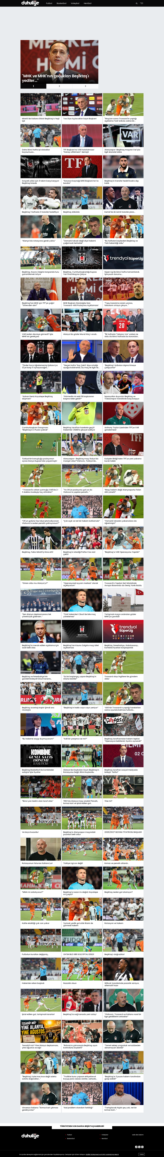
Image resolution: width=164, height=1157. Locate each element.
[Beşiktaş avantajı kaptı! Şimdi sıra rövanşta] (40, 693)
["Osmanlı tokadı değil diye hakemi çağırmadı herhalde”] (82, 226)
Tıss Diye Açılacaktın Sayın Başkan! (80, 118)
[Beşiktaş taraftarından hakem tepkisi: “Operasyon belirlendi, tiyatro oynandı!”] (123, 724)
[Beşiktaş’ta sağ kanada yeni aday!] (82, 1000)
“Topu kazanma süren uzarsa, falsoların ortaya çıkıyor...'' (118, 304)
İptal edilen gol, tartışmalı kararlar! (38, 1014)
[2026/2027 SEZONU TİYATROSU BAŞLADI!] (123, 818)
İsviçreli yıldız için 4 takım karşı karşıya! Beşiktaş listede (40, 182)
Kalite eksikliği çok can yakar (35, 923)
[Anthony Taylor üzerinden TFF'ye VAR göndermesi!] (123, 413)
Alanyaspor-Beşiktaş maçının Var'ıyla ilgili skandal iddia (122, 151)
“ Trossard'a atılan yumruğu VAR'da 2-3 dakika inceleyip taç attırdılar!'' (40, 491)
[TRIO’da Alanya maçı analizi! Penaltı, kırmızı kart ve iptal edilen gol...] (82, 787)
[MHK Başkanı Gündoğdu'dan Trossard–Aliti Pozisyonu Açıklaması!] (82, 289)
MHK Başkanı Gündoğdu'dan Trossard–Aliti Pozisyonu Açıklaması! (80, 304)
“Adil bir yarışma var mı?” (75, 739)
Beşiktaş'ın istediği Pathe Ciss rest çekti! (79, 553)
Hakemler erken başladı (33, 983)
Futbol (49, 3)
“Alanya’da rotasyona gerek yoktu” (38, 241)
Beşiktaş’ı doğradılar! (114, 954)
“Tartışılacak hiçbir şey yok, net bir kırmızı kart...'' (120, 1109)
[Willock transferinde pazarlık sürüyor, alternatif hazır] (123, 969)
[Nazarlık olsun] (82, 969)
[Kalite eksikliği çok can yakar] (40, 909)
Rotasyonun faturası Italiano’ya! (37, 863)
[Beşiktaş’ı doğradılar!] (123, 940)
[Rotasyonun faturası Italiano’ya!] (40, 849)
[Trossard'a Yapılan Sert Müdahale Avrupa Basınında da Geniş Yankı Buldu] (123, 569)
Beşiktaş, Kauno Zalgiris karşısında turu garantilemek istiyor (40, 273)
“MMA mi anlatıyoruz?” (32, 892)
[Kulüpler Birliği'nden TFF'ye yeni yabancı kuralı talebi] (123, 444)
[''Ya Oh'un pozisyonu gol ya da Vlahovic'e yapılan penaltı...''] (82, 475)
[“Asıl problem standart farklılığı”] (82, 1093)
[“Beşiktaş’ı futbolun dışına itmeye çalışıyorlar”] (123, 351)
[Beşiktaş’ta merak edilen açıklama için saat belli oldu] (40, 631)
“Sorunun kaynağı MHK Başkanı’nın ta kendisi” (81, 182)
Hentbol (87, 3)
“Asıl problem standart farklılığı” (78, 1108)
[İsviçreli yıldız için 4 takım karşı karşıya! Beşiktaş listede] (40, 166)
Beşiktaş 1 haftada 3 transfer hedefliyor (40, 212)
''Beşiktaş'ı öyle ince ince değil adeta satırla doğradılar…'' (39, 1077)
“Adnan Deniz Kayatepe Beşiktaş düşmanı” (37, 397)
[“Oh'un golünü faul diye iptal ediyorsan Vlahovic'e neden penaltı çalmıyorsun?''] (40, 506)
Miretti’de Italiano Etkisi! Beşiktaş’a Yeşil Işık (40, 119)
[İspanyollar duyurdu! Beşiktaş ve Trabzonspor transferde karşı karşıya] (123, 382)
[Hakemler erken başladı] (40, 969)
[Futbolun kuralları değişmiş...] (40, 940)
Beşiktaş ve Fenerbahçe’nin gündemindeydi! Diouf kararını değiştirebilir (36, 677)
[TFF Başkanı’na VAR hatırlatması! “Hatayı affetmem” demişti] (82, 135)
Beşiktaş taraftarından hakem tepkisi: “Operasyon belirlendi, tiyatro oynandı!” (123, 740)
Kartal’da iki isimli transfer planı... (119, 212)
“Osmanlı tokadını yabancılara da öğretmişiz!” (120, 522)
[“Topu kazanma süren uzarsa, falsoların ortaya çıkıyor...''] (123, 289)
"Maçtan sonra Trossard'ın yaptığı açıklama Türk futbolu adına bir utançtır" (120, 119)
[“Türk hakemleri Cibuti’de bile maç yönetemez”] (82, 600)
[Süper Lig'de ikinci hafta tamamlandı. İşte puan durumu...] (123, 258)
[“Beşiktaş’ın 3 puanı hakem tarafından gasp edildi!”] (123, 1062)
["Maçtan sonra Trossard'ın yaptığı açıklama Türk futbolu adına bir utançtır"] (123, 104)
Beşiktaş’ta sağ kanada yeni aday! (80, 1014)
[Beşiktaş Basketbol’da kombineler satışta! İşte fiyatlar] (40, 755)
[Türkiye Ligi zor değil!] (82, 849)
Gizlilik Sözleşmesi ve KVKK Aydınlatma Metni (102, 1154)
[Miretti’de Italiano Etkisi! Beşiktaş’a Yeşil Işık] (40, 104)
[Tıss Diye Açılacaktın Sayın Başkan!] (82, 104)
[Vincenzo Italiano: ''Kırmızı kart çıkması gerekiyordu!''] (40, 1093)
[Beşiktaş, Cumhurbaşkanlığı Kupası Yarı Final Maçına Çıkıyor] (82, 258)
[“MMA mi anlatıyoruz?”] (40, 878)
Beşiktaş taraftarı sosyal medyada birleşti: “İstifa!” (121, 771)
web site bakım (138, 1135)
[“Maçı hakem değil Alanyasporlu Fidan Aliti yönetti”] (123, 475)
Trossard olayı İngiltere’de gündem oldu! (121, 677)
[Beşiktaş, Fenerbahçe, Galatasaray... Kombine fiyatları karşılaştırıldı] (123, 631)
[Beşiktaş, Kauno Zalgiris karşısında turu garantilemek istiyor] (40, 258)
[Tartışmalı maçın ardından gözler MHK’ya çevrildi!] (123, 600)
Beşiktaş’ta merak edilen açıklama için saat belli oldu (40, 646)
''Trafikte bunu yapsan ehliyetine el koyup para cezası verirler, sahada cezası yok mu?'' (79, 1077)
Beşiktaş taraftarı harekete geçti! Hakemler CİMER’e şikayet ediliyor (79, 428)
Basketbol (61, 3)
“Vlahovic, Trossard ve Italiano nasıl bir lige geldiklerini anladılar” (122, 1015)
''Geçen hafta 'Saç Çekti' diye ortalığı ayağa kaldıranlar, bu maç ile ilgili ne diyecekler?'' (80, 366)
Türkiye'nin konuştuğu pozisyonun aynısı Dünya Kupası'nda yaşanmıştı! (39, 460)
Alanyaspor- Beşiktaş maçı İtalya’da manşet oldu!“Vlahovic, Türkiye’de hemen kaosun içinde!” (80, 460)
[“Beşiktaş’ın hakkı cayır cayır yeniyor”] (82, 693)
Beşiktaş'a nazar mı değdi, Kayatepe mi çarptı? (80, 893)
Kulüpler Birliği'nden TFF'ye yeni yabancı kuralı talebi (123, 460)
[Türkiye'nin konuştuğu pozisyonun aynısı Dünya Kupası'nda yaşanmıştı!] (40, 444)
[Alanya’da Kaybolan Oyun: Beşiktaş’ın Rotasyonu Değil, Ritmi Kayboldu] (82, 755)
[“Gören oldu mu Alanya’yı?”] (40, 569)
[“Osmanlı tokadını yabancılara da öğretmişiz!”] (123, 506)
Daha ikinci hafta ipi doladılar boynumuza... (36, 151)
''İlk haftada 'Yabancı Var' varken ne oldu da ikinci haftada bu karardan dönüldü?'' (121, 335)
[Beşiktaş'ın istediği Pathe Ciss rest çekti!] (82, 538)
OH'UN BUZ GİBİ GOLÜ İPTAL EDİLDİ (78, 954)
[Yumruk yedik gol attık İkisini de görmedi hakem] (82, 909)
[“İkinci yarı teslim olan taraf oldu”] (40, 787)
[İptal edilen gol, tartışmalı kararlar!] (40, 1000)
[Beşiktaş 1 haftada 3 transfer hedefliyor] (40, 198)
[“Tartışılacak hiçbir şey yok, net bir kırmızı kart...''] (123, 1093)
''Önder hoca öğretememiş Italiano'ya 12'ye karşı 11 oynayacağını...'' (40, 366)
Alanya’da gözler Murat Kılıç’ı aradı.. (80, 334)
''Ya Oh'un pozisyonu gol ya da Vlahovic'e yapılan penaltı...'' (77, 491)
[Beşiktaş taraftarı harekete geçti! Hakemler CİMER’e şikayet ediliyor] (82, 413)
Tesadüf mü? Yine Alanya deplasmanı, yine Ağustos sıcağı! (40, 1046)
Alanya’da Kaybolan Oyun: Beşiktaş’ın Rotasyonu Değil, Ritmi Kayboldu (81, 771)
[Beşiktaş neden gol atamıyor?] (123, 878)
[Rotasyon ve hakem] (123, 909)
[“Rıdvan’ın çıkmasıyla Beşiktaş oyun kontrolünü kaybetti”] (82, 1031)
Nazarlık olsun (69, 983)
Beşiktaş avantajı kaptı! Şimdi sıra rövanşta (38, 708)
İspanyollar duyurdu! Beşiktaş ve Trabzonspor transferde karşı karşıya (121, 397)
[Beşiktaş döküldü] (82, 198)
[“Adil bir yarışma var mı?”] (82, 724)
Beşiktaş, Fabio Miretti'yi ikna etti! (37, 552)
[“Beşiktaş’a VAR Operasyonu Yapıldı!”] (123, 538)
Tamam (141, 1154)
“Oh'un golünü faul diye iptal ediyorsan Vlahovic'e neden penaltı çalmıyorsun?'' (40, 522)
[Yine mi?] (123, 787)
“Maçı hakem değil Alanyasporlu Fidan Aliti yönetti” (122, 491)
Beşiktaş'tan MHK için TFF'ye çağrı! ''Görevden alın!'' (38, 304)
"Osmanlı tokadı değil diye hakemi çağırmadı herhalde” (79, 242)
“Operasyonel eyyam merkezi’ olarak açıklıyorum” (80, 584)
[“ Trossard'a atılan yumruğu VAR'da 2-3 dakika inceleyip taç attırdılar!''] (40, 475)
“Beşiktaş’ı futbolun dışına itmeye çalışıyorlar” (120, 366)
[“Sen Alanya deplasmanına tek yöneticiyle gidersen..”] (40, 600)
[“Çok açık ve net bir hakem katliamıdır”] (82, 506)
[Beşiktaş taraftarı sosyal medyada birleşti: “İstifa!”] (123, 755)
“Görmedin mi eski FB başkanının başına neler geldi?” (78, 397)
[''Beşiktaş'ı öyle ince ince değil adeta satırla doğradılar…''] (40, 1062)
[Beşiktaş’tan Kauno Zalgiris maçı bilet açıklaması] (82, 631)
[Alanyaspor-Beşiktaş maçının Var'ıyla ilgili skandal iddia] (123, 135)
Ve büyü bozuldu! (30, 832)
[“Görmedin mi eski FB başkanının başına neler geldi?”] (82, 382)
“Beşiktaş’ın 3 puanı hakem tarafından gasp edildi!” (122, 1077)
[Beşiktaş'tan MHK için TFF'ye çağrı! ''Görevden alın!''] (40, 289)
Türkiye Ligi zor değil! (73, 863)
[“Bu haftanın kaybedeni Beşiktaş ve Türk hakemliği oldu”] (123, 226)
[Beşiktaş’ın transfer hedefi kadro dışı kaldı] (123, 166)
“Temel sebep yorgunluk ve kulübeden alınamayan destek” (122, 1046)
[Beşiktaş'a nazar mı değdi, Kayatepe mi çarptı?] (82, 878)
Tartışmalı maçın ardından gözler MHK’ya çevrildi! (120, 615)
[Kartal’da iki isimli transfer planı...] (123, 198)
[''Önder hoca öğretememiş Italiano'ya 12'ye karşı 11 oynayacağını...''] (40, 351)
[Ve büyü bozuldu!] (40, 818)
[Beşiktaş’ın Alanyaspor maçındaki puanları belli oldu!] (82, 818)
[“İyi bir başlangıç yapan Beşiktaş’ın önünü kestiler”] (82, 662)
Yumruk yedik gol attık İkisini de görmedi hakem (78, 924)
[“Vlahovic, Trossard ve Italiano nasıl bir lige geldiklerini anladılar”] (123, 1000)
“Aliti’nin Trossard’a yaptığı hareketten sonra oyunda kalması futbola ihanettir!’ (122, 708)
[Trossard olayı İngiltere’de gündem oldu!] (123, 662)
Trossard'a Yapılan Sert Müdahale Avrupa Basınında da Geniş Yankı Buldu (123, 584)
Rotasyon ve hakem (113, 923)
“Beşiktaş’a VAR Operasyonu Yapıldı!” (122, 552)
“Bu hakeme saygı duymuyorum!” (38, 739)
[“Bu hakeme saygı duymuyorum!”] (40, 724)
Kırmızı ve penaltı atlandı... (116, 863)
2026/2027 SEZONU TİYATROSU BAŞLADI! (123, 832)
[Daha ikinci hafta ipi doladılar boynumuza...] (40, 135)
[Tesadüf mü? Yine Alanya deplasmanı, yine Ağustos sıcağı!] (40, 1031)
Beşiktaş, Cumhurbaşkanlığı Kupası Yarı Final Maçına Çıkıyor (80, 273)
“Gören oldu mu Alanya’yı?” (35, 583)
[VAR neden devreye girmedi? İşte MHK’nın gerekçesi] (40, 320)
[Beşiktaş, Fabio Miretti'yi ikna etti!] (40, 538)
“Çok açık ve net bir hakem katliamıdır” (81, 521)
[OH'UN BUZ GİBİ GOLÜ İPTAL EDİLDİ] (82, 940)
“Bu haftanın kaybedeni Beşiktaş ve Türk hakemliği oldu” (121, 242)
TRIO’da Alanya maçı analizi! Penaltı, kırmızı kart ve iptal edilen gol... (80, 802)
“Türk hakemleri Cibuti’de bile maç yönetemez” (79, 615)
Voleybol (75, 3)
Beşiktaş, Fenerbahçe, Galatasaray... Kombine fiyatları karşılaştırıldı (121, 646)
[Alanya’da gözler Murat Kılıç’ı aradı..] (82, 320)
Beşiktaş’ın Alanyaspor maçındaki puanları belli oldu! (79, 833)
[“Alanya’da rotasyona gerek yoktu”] (40, 226)
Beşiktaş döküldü (71, 212)
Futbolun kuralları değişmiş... (35, 954)
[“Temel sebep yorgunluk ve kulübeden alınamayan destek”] (123, 1031)
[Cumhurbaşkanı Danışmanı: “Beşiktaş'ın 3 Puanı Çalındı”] (40, 413)
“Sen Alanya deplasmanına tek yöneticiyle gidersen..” (36, 615)
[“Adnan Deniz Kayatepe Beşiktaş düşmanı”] (40, 382)
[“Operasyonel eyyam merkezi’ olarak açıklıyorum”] (82, 569)
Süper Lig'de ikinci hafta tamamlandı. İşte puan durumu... (122, 273)
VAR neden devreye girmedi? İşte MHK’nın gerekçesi (37, 335)
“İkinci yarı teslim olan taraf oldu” (37, 801)
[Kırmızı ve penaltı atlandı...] (123, 849)
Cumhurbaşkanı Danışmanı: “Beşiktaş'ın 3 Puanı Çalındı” (35, 428)
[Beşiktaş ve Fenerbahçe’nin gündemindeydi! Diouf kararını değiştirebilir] (40, 662)
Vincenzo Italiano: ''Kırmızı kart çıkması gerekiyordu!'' (40, 1109)
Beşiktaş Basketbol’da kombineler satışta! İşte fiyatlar (38, 771)
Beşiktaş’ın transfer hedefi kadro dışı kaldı (121, 182)
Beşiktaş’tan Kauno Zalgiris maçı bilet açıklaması (81, 646)
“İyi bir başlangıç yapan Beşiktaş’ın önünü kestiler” (79, 677)
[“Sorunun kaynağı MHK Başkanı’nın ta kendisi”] (82, 166)
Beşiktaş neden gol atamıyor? (118, 892)
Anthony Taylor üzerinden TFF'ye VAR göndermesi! (121, 428)
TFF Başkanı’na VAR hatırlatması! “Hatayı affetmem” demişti (78, 151)
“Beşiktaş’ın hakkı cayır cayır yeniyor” (80, 707)
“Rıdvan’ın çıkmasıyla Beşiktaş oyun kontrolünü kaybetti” (80, 1046)
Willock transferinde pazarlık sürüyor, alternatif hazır (121, 984)
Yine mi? (108, 801)
